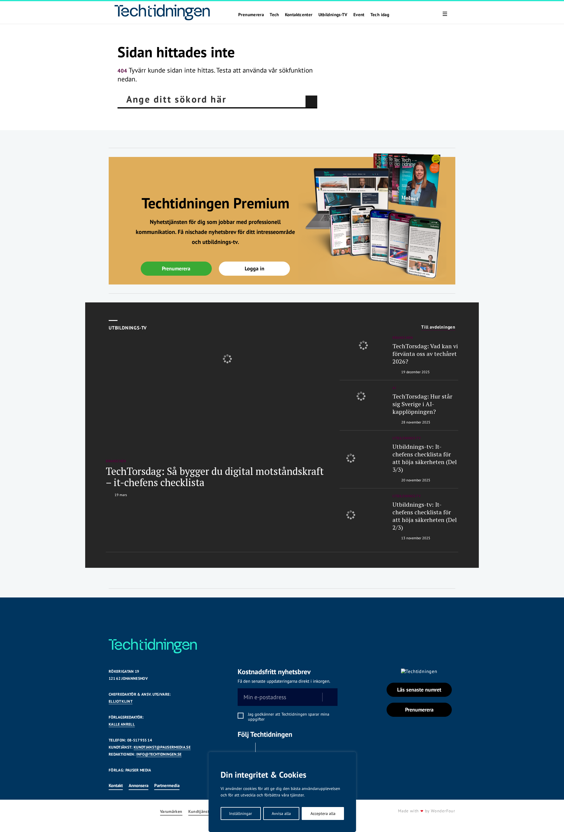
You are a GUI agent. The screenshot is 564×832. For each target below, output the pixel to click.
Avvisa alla (281, 813)
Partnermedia (166, 785)
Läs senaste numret (419, 689)
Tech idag (379, 14)
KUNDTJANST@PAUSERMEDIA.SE (162, 747)
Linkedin (265, 750)
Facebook (245, 750)
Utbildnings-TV (333, 14)
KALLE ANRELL (122, 724)
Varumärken (171, 811)
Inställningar (240, 813)
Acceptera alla (322, 813)
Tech (274, 14)
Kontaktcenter (299, 14)
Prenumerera (251, 14)
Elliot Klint (120, 701)
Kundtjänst (198, 811)
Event (359, 14)
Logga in (254, 268)
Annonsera (138, 785)
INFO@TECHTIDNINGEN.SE (159, 754)
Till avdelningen (438, 327)
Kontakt (116, 785)
